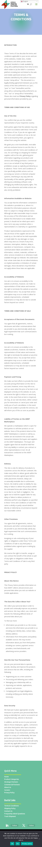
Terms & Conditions (11, 806)
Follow (14, 825)
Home (6, 777)
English (25, 1)
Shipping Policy (9, 808)
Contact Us (8, 811)
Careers (7, 790)
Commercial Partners (12, 785)
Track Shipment (10, 816)
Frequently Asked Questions (14, 814)
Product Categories (11, 779)
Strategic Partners (11, 782)
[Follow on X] (24, 825)
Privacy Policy (9, 792)
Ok (12, 844)
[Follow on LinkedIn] (7, 825)
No (18, 844)
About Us (7, 787)
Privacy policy (27, 844)
